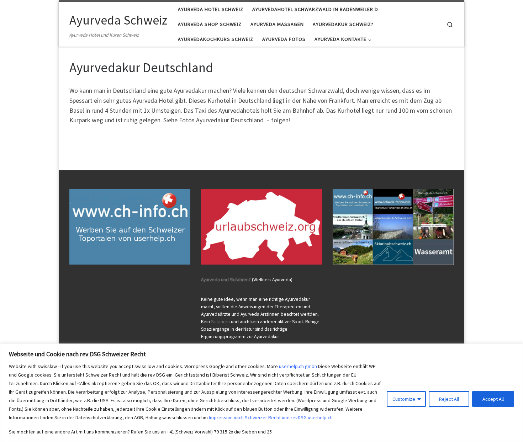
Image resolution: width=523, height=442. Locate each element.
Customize (403, 399)
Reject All (449, 399)
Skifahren (220, 322)
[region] (261, 393)
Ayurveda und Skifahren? (226, 280)
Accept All (493, 399)
